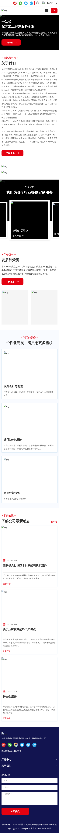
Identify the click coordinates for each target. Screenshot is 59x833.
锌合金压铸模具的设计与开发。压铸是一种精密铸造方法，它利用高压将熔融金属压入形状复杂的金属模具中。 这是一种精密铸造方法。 (29, 709)
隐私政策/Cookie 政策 (11, 751)
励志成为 (7, 23)
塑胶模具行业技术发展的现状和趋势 (25, 565)
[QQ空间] (28, 745)
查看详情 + (7, 583)
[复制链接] (31, 3)
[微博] (15, 3)
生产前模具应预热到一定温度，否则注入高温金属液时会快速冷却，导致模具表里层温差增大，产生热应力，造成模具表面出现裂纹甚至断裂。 (29, 642)
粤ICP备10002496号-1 (18, 828)
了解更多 (53, 521)
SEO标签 (53, 824)
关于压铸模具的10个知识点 (19, 629)
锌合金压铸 (10, 696)
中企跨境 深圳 (44, 828)
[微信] (20, 3)
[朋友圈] (16, 745)
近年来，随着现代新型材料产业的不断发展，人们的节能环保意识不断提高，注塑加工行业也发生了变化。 (29, 577)
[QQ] (26, 3)
